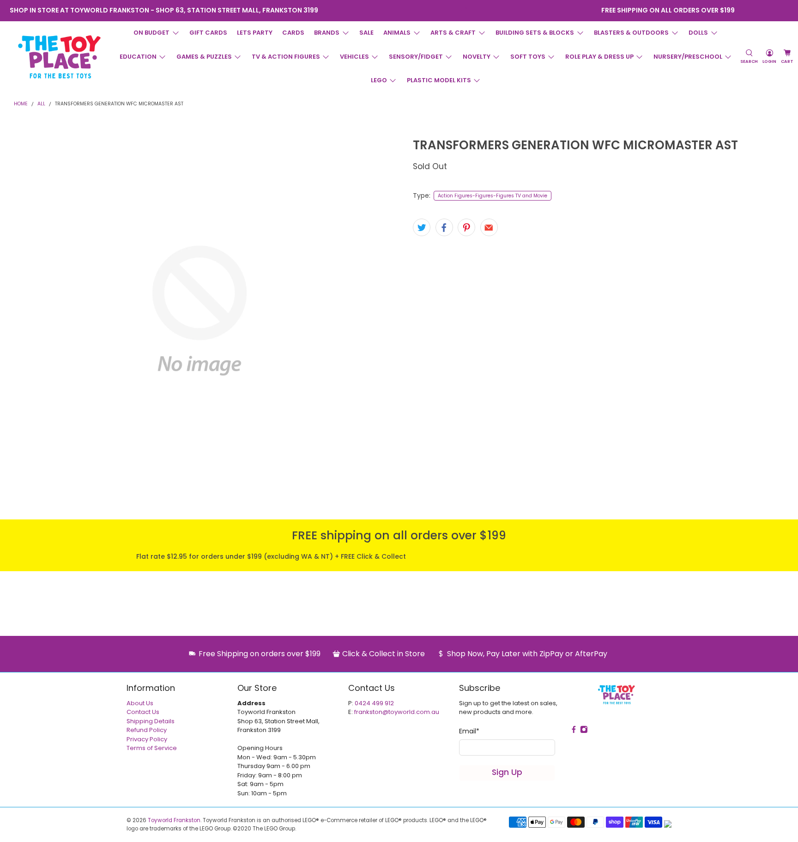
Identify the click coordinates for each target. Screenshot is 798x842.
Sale (366, 32)
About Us (140, 703)
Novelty (476, 56)
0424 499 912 (374, 703)
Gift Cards (208, 32)
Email (469, 731)
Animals (397, 32)
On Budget (151, 32)
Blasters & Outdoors (631, 32)
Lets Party (254, 32)
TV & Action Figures (286, 56)
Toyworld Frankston (174, 820)
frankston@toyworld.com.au (396, 712)
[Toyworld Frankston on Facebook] (451, 10)
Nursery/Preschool (687, 56)
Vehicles (354, 56)
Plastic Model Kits (439, 80)
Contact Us (143, 712)
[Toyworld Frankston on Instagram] (463, 10)
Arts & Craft (453, 32)
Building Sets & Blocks (535, 32)
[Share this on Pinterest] (466, 227)
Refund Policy (147, 730)
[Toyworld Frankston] (59, 57)
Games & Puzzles (204, 56)
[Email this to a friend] (489, 227)
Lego (379, 80)
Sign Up (507, 772)
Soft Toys (527, 56)
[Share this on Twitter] (421, 227)
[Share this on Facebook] (444, 227)
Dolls (698, 32)
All (41, 104)
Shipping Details (151, 721)
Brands (326, 32)
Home (21, 104)
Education (138, 56)
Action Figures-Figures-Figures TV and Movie (492, 195)
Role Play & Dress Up (599, 56)
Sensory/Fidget (416, 56)
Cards (293, 32)
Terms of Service (152, 748)
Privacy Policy (147, 739)
